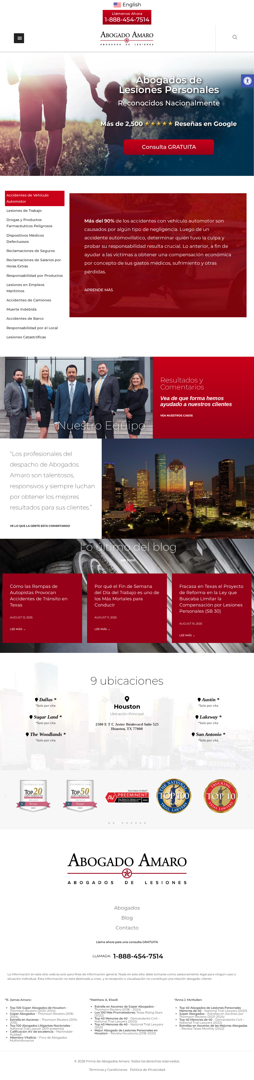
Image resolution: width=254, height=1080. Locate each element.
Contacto (127, 928)
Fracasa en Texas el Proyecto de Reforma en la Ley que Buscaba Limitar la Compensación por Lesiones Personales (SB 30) (211, 599)
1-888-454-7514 (138, 956)
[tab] (34, 198)
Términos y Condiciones (108, 1070)
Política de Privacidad (147, 1070)
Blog (127, 918)
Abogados (127, 908)
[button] (247, 80)
